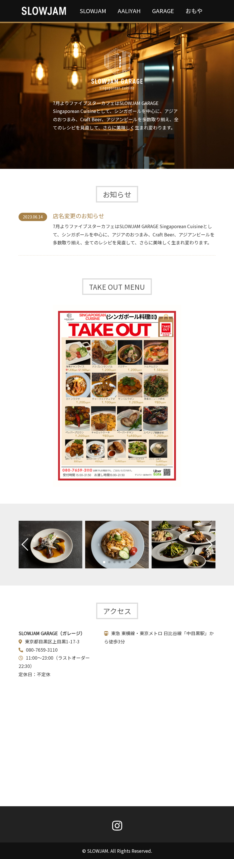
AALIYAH (129, 11)
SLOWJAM (93, 11)
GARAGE (163, 11)
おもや (194, 11)
